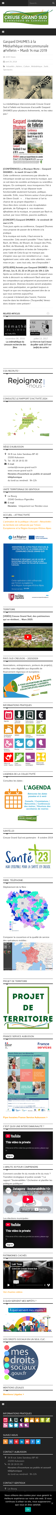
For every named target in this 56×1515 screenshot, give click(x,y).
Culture (26, 66)
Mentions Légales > (13, 1394)
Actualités (10, 66)
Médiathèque (37, 66)
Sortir (46, 66)
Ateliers (19, 66)
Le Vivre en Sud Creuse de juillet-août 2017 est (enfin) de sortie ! (41, 344)
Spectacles (7, 70)
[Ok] (52, 1503)
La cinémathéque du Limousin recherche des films (15, 344)
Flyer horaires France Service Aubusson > (25, 1117)
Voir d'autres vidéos (12, 1292)
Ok (28, 1509)
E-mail (11, 464)
